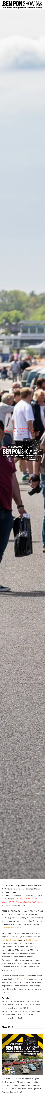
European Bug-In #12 (11, 928)
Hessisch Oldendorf (10, 940)
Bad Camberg (32, 940)
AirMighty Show (22, 979)
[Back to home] (22, 4)
